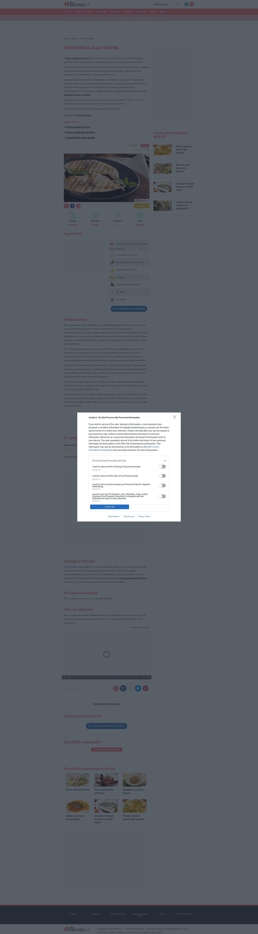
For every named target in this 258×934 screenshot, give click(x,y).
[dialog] (129, 467)
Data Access (129, 516)
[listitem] (129, 460)
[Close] (175, 417)
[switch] (162, 466)
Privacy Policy (144, 516)
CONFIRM (110, 507)
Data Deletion (114, 516)
